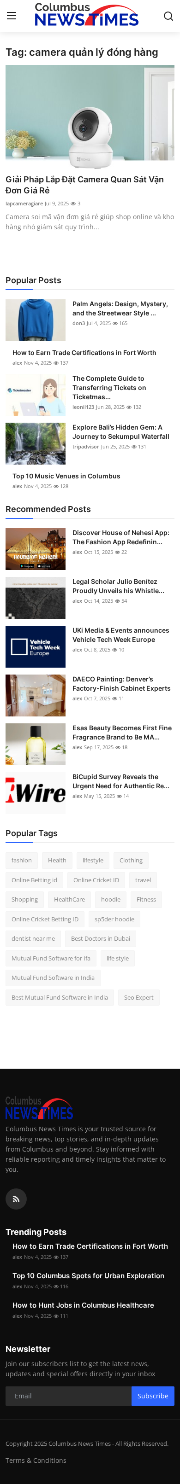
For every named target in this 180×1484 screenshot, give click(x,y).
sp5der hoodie (114, 919)
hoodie (110, 899)
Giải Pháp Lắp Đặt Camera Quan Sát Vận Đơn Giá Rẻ (85, 185)
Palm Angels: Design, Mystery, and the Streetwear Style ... (120, 308)
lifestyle (93, 860)
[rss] (16, 1199)
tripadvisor (85, 446)
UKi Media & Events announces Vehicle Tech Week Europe (120, 634)
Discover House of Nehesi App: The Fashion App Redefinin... (120, 537)
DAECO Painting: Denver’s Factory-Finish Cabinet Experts (121, 683)
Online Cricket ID (96, 880)
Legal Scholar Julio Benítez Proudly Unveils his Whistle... (118, 585)
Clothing (131, 860)
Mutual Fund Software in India (53, 977)
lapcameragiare (24, 203)
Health (57, 860)
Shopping (25, 899)
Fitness (146, 899)
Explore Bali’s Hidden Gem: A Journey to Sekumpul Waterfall (120, 431)
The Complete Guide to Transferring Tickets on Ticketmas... (109, 387)
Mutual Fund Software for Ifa (51, 958)
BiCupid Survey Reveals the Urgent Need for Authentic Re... (120, 781)
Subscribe (153, 1395)
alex (17, 362)
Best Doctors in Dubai (100, 938)
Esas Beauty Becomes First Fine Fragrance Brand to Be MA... (122, 732)
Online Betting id (34, 880)
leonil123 (83, 406)
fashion (22, 860)
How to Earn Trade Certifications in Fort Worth (84, 352)
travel (143, 880)
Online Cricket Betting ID (45, 919)
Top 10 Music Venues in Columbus (66, 476)
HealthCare (69, 899)
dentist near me (33, 938)
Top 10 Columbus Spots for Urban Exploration (88, 1275)
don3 (78, 323)
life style (118, 958)
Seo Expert (139, 997)
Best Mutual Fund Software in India (60, 997)
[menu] (11, 16)
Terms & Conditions (36, 1460)
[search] (168, 16)
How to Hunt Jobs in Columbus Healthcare (83, 1305)
